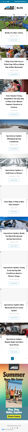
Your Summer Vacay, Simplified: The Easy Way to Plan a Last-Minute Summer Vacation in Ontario (14, 101)
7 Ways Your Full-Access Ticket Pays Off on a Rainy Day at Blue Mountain (14, 64)
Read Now (14, 40)
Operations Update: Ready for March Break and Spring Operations (14, 236)
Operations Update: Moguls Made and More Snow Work (14, 342)
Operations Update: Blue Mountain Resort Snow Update (14, 307)
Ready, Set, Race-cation (14, 33)
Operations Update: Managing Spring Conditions (14, 139)
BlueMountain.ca (21, 1)
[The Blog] (14, 8)
